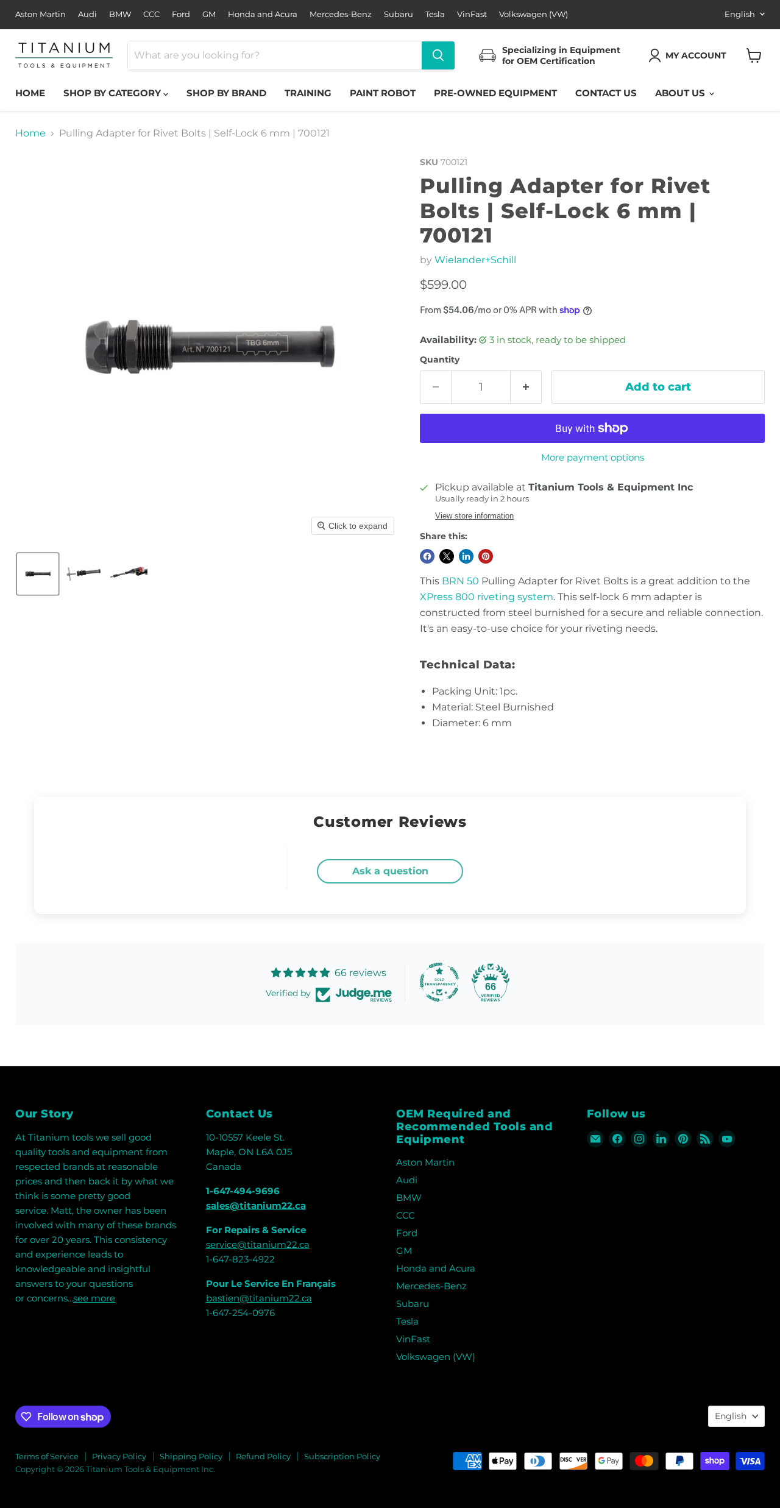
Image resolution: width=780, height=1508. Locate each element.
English (740, 14)
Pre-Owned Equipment (495, 93)
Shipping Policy (191, 1456)
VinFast (472, 14)
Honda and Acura (262, 14)
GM (209, 14)
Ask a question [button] (390, 871)
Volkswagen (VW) (533, 14)
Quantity (439, 359)
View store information (474, 516)
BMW (120, 14)
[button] (689, 55)
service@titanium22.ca (258, 1244)
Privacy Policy (119, 1456)
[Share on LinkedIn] (466, 556)
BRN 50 (460, 581)
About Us (681, 93)
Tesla (435, 14)
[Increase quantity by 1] (526, 387)
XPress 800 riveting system (486, 597)
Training (308, 93)
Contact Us (606, 93)
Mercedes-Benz (341, 14)
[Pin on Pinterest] (485, 556)
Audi (87, 14)
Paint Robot (383, 93)
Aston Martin (40, 14)
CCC (151, 14)
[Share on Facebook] (427, 556)
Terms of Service (47, 1456)
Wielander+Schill (475, 260)
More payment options (592, 457)
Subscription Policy (342, 1456)
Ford (181, 14)
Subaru (398, 14)
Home (30, 93)
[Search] (438, 55)
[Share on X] (446, 556)
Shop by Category (113, 93)
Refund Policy (263, 1456)
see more (94, 1298)
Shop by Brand (226, 93)
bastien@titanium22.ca (259, 1298)
